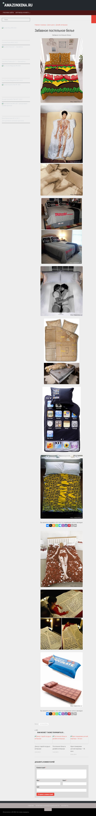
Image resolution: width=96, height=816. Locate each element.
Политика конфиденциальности (47, 806)
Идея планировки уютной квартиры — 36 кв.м (77, 748)
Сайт (38, 787)
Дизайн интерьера (61, 25)
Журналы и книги (22, 13)
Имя (38, 780)
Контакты (64, 806)
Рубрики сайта (8, 13)
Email (65, 780)
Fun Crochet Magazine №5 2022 (12, 80)
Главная (31, 806)
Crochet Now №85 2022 (10, 42)
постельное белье (44, 724)
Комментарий (41, 767)
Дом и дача (50, 25)
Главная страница (40, 25)
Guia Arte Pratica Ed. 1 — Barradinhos (14, 61)
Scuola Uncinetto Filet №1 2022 (12, 99)
